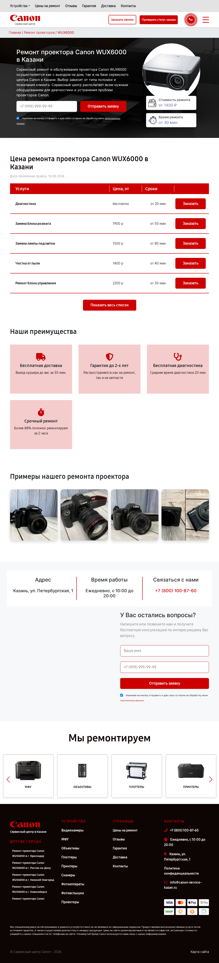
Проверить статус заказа (159, 20)
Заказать (190, 203)
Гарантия (89, 6)
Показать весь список (109, 305)
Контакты (128, 6)
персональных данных (132, 700)
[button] (8, 779)
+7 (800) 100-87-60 (176, 590)
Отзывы (71, 6)
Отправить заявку (103, 106)
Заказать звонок (122, 20)
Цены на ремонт (47, 6)
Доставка (108, 6)
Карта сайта (200, 952)
